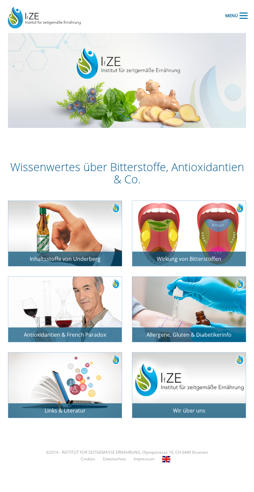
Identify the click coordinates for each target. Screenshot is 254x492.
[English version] (168, 459)
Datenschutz (114, 459)
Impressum (144, 459)
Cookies (88, 459)
